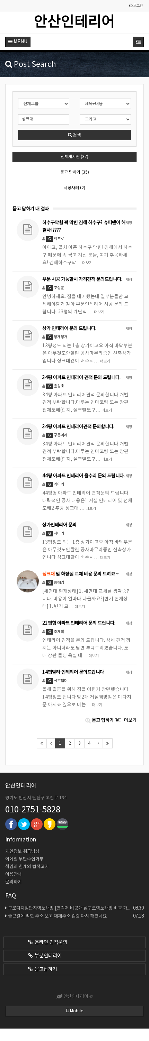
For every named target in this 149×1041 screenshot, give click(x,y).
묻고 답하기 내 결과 (30, 209)
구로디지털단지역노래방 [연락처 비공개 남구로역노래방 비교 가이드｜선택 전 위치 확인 (76, 908)
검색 (76, 134)
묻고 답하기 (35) (74, 172)
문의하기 (13, 882)
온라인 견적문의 (50, 942)
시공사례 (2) (74, 188)
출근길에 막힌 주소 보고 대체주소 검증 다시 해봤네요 (76, 916)
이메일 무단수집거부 (24, 859)
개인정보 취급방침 (22, 851)
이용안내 (13, 874)
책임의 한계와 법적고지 (27, 866)
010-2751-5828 (32, 810)
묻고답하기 (45, 969)
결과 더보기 (114, 720)
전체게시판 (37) (74, 157)
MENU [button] (19, 42)
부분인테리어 (47, 956)
